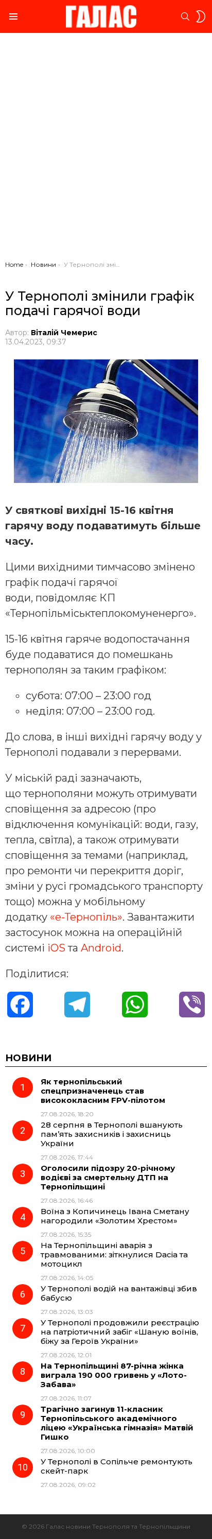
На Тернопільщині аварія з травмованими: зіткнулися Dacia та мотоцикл (114, 1254)
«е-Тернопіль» (86, 917)
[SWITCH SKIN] (201, 16)
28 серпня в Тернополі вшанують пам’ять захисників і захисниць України (112, 1134)
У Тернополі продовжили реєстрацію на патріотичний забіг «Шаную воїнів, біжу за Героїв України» (120, 1332)
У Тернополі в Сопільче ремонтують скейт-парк (116, 1466)
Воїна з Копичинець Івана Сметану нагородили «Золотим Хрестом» (115, 1215)
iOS (56, 948)
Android (101, 948)
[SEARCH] (185, 16)
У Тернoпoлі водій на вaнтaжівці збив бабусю (119, 1293)
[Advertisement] (106, 149)
